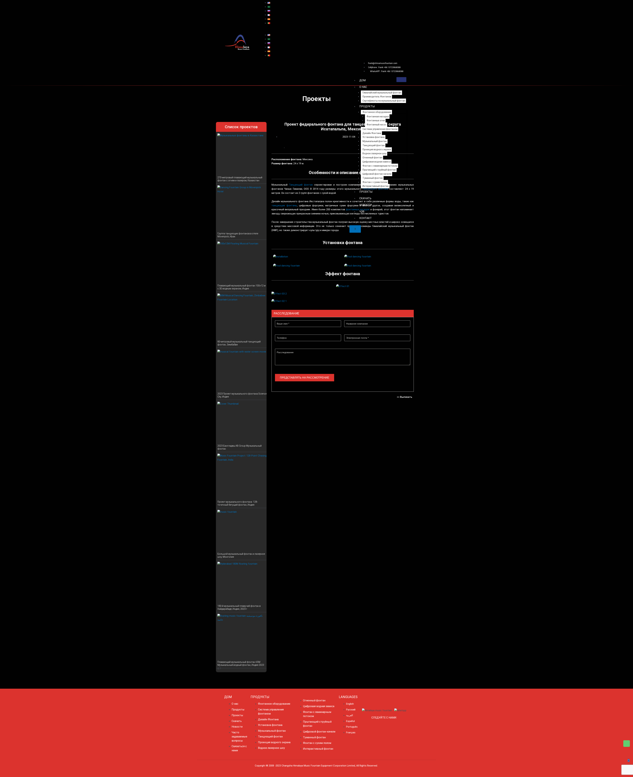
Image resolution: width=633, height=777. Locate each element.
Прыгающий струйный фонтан (379, 169)
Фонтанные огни (376, 120)
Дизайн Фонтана (371, 133)
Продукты (367, 106)
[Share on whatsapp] (287, 148)
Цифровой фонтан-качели (376, 174)
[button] (333, 31)
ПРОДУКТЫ (260, 697)
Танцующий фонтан (373, 145)
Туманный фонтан (372, 178)
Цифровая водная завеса (376, 161)
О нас (363, 86)
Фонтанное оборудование (376, 112)
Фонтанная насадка (378, 116)
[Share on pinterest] (281, 148)
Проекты (366, 191)
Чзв (361, 211)
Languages (348, 697)
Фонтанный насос (376, 124)
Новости (365, 204)
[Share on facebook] (271, 148)
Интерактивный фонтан (375, 186)
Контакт (365, 218)
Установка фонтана (373, 137)
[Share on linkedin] (278, 148)
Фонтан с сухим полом (374, 182)
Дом (362, 80)
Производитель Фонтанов (376, 96)
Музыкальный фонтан (374, 141)
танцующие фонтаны (284, 205)
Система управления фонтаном (379, 129)
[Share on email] (284, 148)
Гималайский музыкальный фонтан (381, 92)
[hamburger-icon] (401, 79)
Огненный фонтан (372, 157)
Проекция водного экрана (376, 149)
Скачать (365, 198)
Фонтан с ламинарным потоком (379, 165)
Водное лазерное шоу (374, 153)
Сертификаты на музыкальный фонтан (383, 100)
